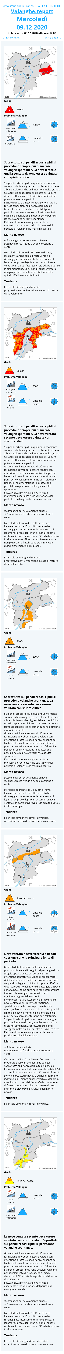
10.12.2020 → (53, 38)
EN (52, 6)
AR (40, 6)
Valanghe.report (32, 11)
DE (59, 6)
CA (44, 6)
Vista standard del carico (18, 6)
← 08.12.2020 (11, 38)
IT (55, 6)
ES (48, 6)
